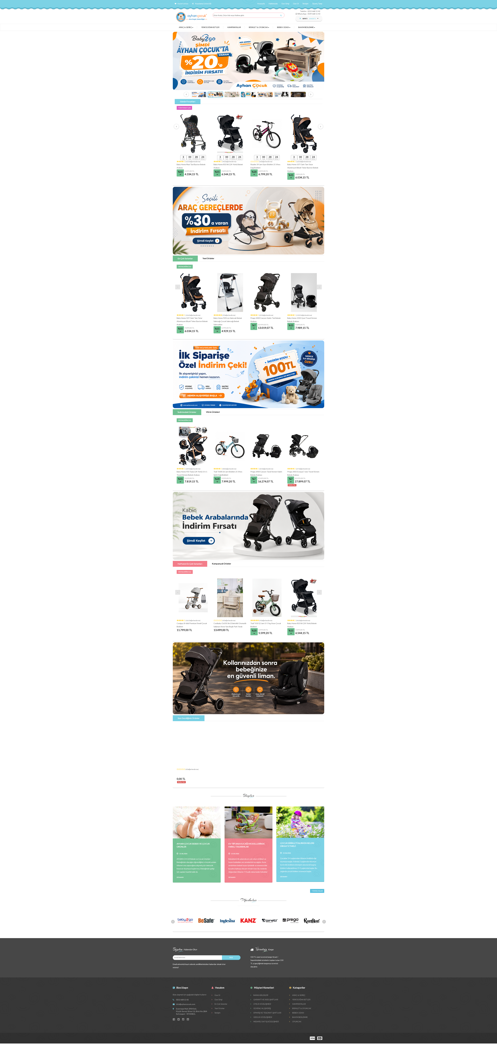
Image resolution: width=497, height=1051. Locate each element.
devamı (180, 877)
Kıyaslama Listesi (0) (203, 3)
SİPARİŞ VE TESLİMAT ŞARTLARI (267, 1013)
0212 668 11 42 (314, 11)
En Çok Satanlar (220, 1004)
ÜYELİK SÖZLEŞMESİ (262, 1004)
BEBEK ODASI (283, 27)
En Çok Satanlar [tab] (185, 258)
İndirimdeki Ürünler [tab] (187, 412)
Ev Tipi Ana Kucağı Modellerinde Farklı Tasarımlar (246, 845)
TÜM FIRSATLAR (184, 108)
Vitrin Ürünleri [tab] (213, 412)
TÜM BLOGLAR (317, 891)
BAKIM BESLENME (306, 27)
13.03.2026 (235, 854)
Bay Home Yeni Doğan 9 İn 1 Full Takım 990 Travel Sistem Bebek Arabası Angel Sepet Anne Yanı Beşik (303, 167)
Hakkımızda (273, 3)
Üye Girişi (285, 3)
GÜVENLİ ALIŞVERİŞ (262, 1008)
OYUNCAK (296, 1021)
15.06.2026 (183, 854)
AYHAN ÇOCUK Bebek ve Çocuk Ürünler (193, 845)
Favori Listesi (182, 3)
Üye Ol (296, 3)
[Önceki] (186, 94)
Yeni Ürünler (219, 1008)
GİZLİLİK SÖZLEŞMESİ (262, 1017)
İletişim (305, 3)
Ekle (231, 957)
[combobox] (248, 15)
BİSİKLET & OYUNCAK (258, 27)
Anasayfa (261, 3)
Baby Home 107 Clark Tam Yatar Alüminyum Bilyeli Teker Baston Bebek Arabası (229, 321)
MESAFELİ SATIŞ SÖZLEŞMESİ (266, 1021)
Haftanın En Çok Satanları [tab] (190, 563)
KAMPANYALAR (234, 27)
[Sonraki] (310, 94)
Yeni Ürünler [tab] (208, 258)
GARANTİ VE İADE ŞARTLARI (265, 999)
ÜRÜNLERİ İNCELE (184, 267)
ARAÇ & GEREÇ (185, 27)
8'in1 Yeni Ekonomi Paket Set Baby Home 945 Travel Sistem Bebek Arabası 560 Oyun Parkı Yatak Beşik (266, 167)
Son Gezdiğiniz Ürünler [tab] (189, 718)
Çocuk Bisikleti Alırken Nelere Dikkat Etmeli (297, 844)
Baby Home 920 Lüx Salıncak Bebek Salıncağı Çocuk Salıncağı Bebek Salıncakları (264, 321)
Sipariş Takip (317, 3)
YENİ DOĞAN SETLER (210, 27)
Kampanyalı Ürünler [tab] (221, 563)
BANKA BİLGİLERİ (260, 995)
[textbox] (248, 15)
